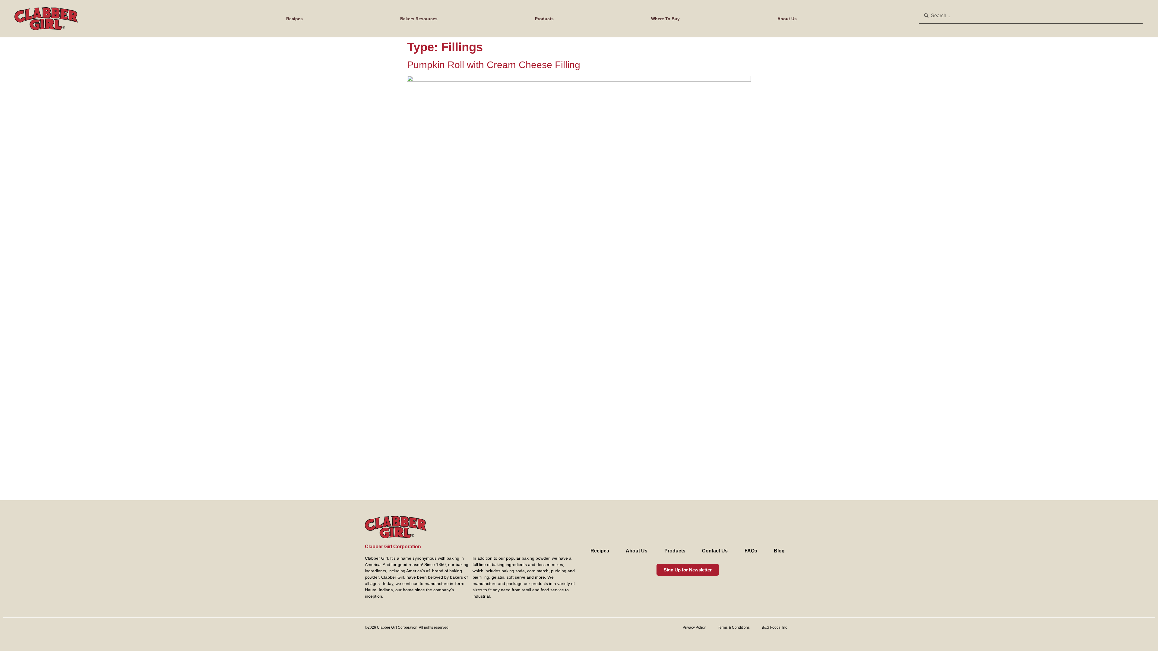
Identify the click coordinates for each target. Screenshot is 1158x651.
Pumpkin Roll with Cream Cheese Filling (493, 64)
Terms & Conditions (734, 627)
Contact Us (715, 550)
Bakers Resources (419, 18)
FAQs (751, 550)
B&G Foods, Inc (774, 627)
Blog (779, 550)
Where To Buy (665, 18)
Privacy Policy (694, 627)
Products (544, 18)
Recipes (294, 18)
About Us (787, 18)
